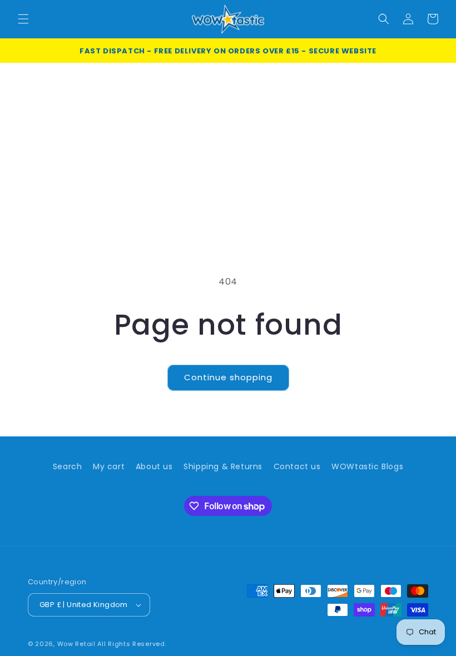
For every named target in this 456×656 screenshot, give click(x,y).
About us (154, 466)
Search (67, 466)
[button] (23, 19)
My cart (109, 466)
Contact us (297, 466)
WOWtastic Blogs (367, 466)
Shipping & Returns (223, 466)
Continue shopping (228, 377)
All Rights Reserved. (131, 643)
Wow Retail (76, 643)
